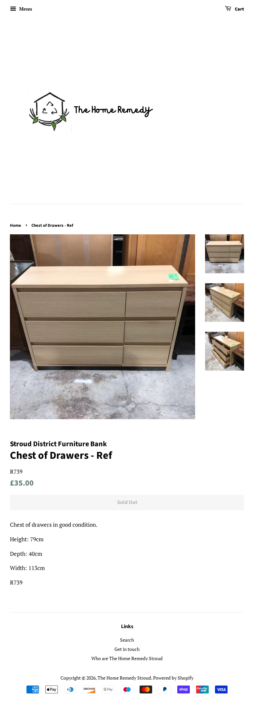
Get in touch (127, 649)
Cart (239, 9)
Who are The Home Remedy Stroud (127, 658)
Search (127, 640)
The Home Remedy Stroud (124, 678)
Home (15, 225)
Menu (25, 9)
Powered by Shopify (173, 678)
